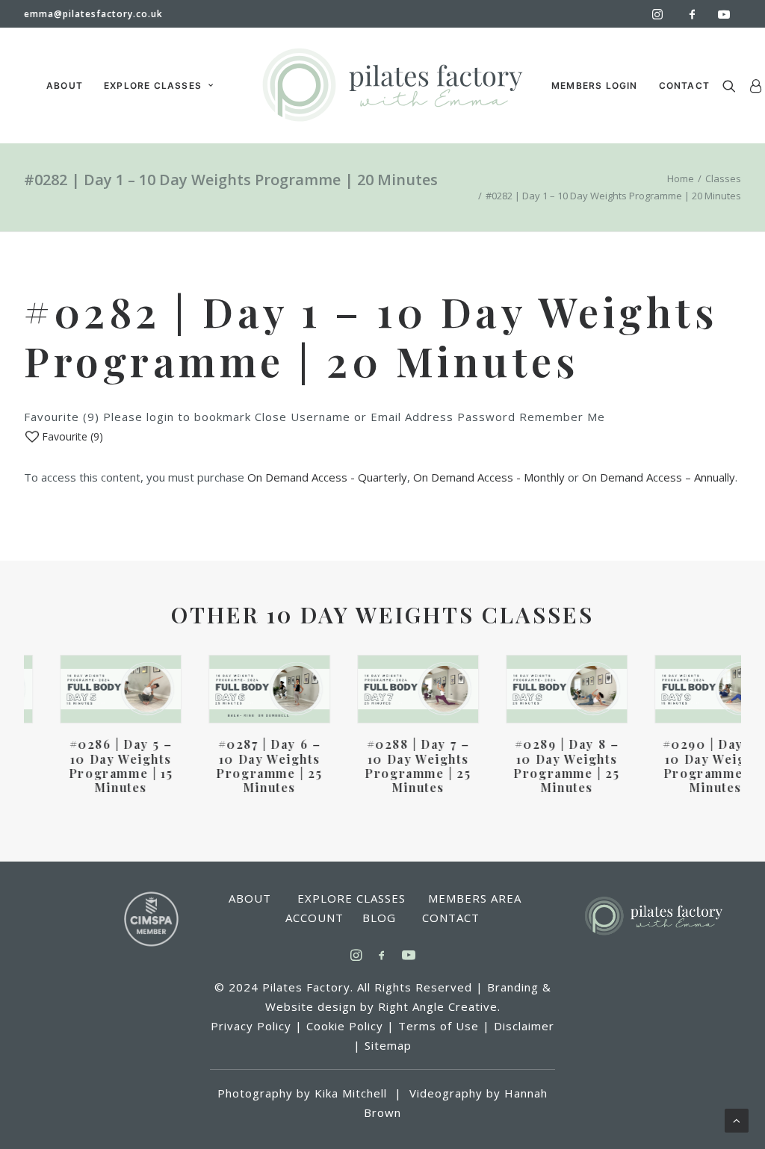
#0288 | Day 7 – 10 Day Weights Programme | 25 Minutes (382, 765)
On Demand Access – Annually (658, 477)
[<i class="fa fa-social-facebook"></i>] (698, 14)
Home (680, 178)
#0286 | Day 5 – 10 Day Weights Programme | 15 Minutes (85, 765)
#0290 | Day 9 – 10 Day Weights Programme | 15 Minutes (680, 765)
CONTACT (684, 85)
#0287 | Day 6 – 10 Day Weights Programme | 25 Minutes (233, 765)
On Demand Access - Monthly (489, 477)
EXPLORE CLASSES (153, 85)
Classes (723, 178)
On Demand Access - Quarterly (327, 477)
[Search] (732, 85)
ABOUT (64, 85)
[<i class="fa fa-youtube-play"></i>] (727, 14)
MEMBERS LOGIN (594, 85)
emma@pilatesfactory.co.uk (93, 13)
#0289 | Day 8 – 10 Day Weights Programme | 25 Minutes (530, 765)
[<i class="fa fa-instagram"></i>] (664, 14)
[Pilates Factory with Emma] (391, 85)
